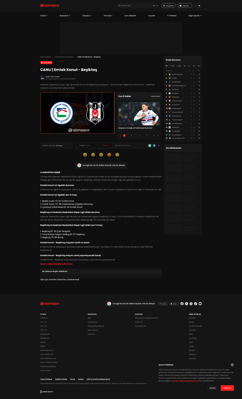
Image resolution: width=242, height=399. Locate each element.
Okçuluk (192, 358)
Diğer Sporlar (194, 15)
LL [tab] (189, 66)
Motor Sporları (195, 326)
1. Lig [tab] (172, 66)
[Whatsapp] (149, 145)
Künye (72, 379)
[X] (158, 145)
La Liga (43, 342)
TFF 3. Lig (43, 330)
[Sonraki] (158, 135)
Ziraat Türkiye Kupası (48, 362)
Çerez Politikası (46, 379)
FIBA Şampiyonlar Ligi (96, 326)
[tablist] (183, 66)
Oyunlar (151, 15)
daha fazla (155, 96)
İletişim (81, 379)
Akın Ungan (55, 76)
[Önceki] (120, 135)
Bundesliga (44, 334)
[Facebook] (154, 145)
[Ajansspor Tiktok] (195, 303)
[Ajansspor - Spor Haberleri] (49, 5)
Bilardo (192, 350)
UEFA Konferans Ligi (48, 358)
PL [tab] (184, 66)
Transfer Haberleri (48, 366)
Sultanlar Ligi (140, 326)
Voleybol (86, 15)
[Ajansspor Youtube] (200, 303)
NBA (89, 318)
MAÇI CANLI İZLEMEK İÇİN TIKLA (56, 264)
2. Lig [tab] (179, 66)
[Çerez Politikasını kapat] (232, 364)
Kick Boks (193, 338)
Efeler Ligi (139, 322)
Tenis (191, 342)
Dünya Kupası (45, 370)
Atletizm (192, 330)
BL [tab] (199, 66)
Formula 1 (108, 15)
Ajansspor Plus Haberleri (64, 57)
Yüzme (191, 346)
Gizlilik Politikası (61, 379)
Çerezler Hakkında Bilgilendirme (184, 381)
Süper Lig (44, 318)
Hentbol (192, 318)
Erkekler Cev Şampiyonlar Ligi (146, 318)
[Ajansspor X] (186, 303)
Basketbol (64, 15)
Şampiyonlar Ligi (46, 350)
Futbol (43, 15)
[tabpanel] (183, 104)
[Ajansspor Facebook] (182, 303)
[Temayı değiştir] (198, 5)
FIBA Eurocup (93, 330)
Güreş (191, 322)
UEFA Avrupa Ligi (46, 354)
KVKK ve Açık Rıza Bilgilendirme (98, 379)
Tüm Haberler (130, 15)
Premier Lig (44, 338)
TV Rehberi (171, 15)
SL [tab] (167, 66)
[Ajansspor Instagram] (191, 303)
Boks (191, 334)
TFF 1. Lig (43, 322)
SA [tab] (194, 66)
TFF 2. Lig (43, 326)
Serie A (43, 346)
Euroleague (92, 322)
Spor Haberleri (45, 57)
